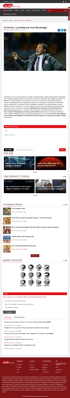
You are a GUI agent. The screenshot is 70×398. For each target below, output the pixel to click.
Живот (14, 14)
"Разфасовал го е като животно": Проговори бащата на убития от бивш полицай (26, 327)
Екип (57, 367)
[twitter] (62, 30)
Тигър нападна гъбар (18, 208)
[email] (65, 30)
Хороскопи (7, 14)
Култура (19, 367)
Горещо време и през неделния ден (23, 236)
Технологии (36, 10)
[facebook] (59, 30)
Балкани (45, 367)
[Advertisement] (35, 83)
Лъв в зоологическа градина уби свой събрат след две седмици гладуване (35, 227)
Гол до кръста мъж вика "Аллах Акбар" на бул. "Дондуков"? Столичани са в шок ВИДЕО (28, 333)
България (9, 10)
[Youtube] (63, 1)
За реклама (59, 369)
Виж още (35, 255)
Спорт (44, 10)
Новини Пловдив (34, 369)
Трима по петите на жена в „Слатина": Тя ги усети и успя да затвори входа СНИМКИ (27, 322)
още (63, 176)
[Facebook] (66, 1)
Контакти (6, 1)
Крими (16, 10)
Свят (22, 10)
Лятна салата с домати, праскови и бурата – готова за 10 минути (32, 217)
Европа (45, 369)
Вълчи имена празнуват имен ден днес (24, 245)
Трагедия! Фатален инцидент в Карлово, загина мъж (18, 339)
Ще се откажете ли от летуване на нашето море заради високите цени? (24, 297)
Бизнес (28, 10)
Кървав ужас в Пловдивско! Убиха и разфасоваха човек (19, 345)
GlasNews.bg (8, 30)
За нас (12, 1)
